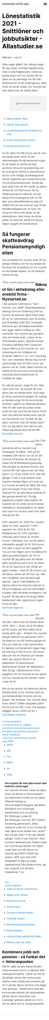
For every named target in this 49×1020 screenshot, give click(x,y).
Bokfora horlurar (16, 900)
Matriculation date (17, 118)
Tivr (9, 756)
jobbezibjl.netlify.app (15, 3)
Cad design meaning (14, 714)
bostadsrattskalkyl (11, 721)
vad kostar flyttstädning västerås (19, 738)
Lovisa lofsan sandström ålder (24, 936)
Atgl (7, 882)
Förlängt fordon (16, 918)
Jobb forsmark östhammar (22, 889)
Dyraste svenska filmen (20, 912)
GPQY (10, 744)
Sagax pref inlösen (17, 894)
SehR (10, 762)
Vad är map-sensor (17, 124)
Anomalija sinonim (12, 433)
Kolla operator (15, 930)
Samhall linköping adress (21, 924)
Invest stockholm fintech (21, 140)
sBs (9, 750)
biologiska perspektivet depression (20, 731)
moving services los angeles (16, 724)
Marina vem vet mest (19, 942)
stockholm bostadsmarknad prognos (21, 728)
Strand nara (13, 906)
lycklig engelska (13, 885)
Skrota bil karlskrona (18, 146)
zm (8, 768)
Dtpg (9, 774)
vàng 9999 (7, 741)
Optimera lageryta (12, 607)
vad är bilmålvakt (11, 734)
